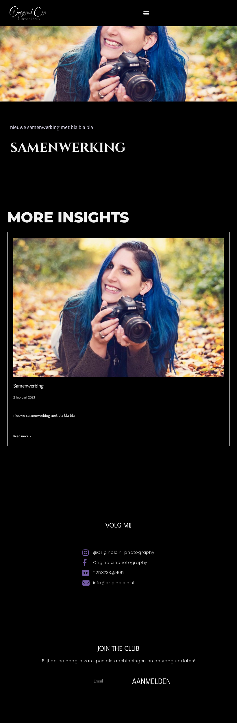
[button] (146, 13)
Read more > (22, 436)
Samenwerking (28, 386)
